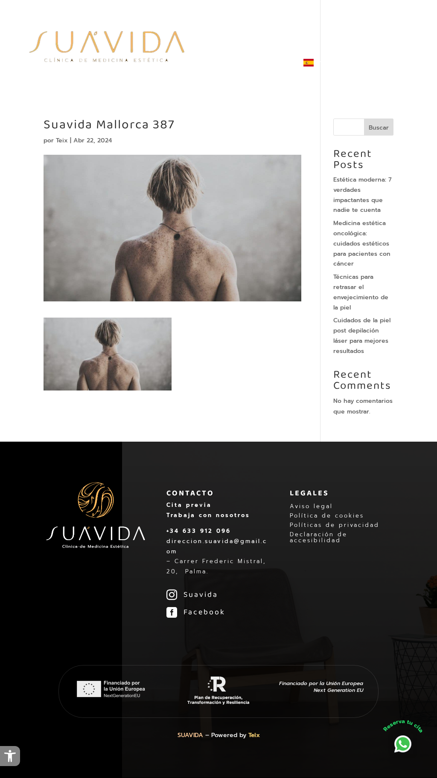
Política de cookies (327, 516)
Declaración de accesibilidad (318, 538)
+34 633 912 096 (198, 531)
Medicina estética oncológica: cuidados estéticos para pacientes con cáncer (361, 243)
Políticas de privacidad (334, 525)
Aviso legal (311, 506)
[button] (10, 756)
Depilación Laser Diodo (208, 30)
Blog (245, 66)
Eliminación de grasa (287, 30)
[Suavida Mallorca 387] (108, 385)
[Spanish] (312, 76)
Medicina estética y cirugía (185, 66)
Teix (62, 140)
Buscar (379, 127)
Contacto (277, 66)
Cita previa (189, 505)
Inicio (151, 30)
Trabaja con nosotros (208, 515)
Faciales (344, 30)
